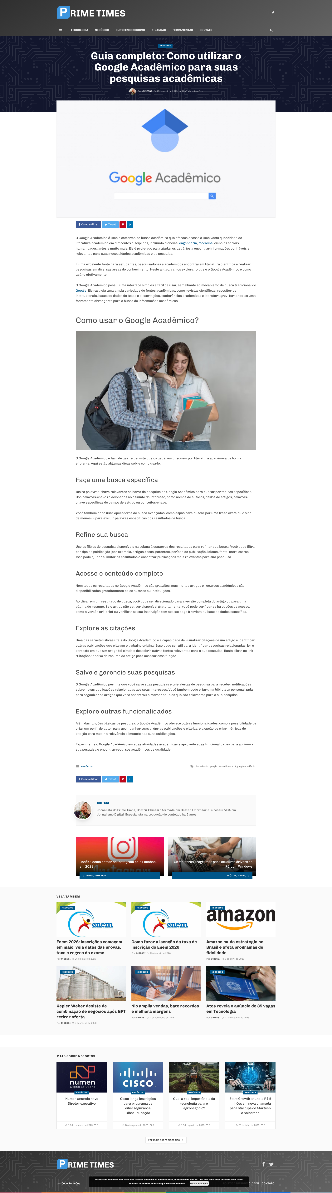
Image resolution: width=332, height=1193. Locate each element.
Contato (206, 30)
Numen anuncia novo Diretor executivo (81, 1101)
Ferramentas (183, 30)
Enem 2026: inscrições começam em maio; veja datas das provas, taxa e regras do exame (89, 947)
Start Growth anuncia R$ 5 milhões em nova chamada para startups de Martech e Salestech (250, 1106)
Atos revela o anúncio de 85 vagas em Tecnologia (240, 1008)
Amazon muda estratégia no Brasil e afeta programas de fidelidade (234, 947)
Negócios (102, 30)
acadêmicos (226, 766)
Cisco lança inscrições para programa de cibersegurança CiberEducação (138, 1106)
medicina (205, 243)
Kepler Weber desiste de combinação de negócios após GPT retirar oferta (91, 1011)
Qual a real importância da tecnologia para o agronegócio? (194, 1103)
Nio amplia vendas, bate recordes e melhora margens (165, 1008)
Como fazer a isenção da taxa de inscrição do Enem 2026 (164, 944)
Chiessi (147, 91)
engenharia (188, 243)
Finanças (159, 30)
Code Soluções (70, 1183)
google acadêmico (246, 766)
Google (81, 290)
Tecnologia (79, 30)
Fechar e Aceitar (199, 1183)
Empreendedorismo (130, 30)
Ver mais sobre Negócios (164, 1140)
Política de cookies (175, 1183)
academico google (207, 766)
